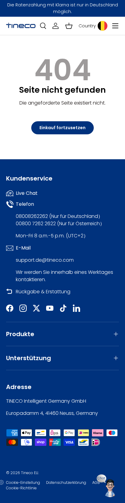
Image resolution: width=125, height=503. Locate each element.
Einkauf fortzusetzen (62, 128)
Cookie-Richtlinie (21, 488)
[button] (69, 26)
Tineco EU (29, 472)
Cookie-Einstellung (23, 482)
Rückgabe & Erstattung (43, 291)
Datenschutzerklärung (66, 482)
